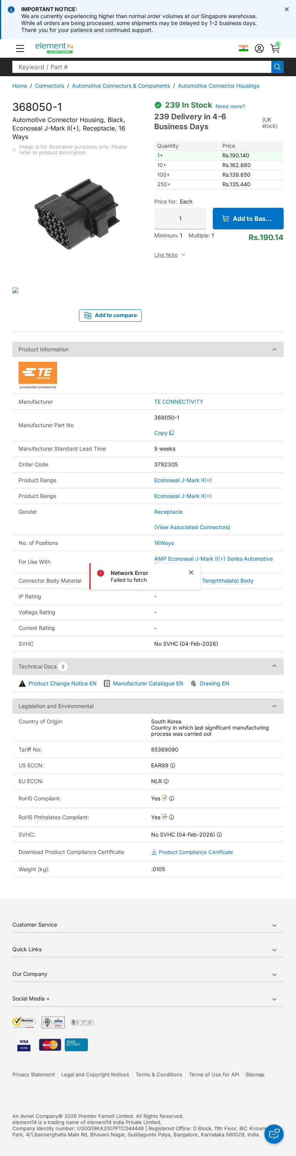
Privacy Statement (33, 1074)
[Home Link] (69, 48)
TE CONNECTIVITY (179, 402)
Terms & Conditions (159, 1074)
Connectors (49, 85)
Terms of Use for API (214, 1074)
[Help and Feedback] (274, 1134)
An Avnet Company (35, 1116)
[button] (20, 48)
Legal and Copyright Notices (95, 1074)
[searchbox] (141, 67)
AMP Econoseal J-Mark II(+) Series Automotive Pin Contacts (213, 561)
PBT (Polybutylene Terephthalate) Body (204, 580)
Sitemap (255, 1074)
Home (19, 85)
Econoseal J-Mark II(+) (183, 480)
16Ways (164, 543)
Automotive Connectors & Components (121, 85)
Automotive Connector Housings (218, 85)
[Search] (277, 67)
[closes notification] (287, 9)
